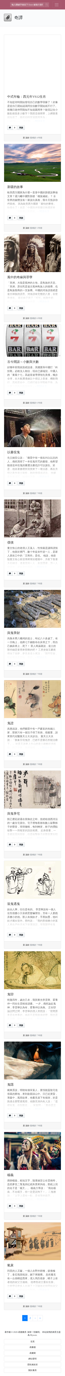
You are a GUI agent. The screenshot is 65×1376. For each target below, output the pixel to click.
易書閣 (33, 1353)
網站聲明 (32, 1359)
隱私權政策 (32, 1364)
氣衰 (10, 1265)
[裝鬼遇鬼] (32, 880)
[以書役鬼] (32, 428)
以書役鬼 (13, 452)
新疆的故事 (15, 187)
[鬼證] (32, 699)
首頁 (32, 1341)
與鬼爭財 (13, 633)
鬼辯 (10, 994)
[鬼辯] (32, 970)
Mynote (33, 1335)
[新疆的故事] (32, 163)
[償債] (32, 518)
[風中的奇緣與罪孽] (32, 253)
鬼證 (10, 723)
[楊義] (32, 1151)
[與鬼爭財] (32, 609)
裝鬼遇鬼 (13, 904)
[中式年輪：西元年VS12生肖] (32, 63)
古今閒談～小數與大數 (23, 361)
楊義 (10, 1175)
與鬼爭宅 (13, 813)
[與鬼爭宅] (32, 789)
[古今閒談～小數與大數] (32, 341)
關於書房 (32, 1370)
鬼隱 (10, 1084)
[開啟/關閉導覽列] (56, 5)
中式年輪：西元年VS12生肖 (26, 96)
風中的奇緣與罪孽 (19, 277)
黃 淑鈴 (26, 138)
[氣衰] (32, 1241)
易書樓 (33, 1347)
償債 (10, 542)
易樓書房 (22, 1332)
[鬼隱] (32, 1060)
